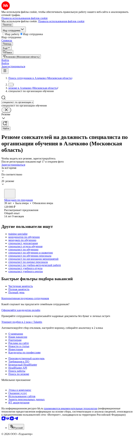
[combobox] (17, 102)
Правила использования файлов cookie (61, 21)
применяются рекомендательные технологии (70, 408)
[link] (7, 52)
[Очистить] (6, 110)
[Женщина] (9, 193)
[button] (5, 60)
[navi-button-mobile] (4, 71)
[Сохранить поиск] (4, 124)
